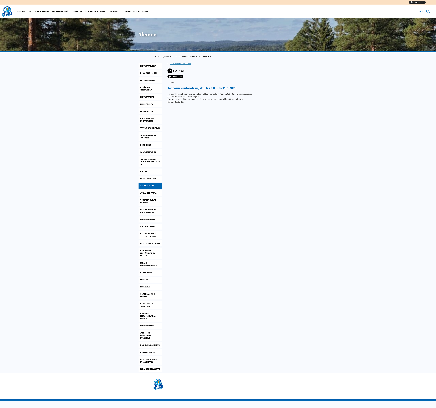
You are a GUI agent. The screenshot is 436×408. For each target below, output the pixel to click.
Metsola (144, 280)
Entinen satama (147, 80)
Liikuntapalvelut (24, 11)
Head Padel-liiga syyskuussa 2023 (148, 234)
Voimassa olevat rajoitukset (148, 201)
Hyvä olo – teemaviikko (146, 88)
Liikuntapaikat (42, 11)
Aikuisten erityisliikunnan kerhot (148, 316)
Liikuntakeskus (147, 326)
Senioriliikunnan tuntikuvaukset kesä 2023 (150, 162)
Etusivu (158, 56)
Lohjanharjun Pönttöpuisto (147, 119)
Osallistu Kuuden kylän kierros (148, 360)
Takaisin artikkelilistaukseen (180, 63)
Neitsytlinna (146, 272)
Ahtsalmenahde (148, 226)
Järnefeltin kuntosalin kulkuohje (145, 335)
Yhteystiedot (115, 11)
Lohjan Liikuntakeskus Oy (137, 11)
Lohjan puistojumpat (150, 369)
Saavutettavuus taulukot (148, 136)
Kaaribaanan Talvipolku (146, 304)
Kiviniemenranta (148, 178)
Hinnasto (77, 11)
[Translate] (417, 2)
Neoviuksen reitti (148, 73)
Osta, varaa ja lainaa (95, 11)
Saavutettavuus (148, 152)
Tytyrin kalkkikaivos (150, 128)
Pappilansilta (146, 104)
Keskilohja (145, 287)
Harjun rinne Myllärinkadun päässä (147, 253)
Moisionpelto (146, 111)
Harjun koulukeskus (150, 345)
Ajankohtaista (167, 56)
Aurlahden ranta (148, 193)
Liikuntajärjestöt (60, 11)
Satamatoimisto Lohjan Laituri (148, 211)
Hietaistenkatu (147, 352)
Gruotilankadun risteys (148, 295)
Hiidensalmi (145, 145)
